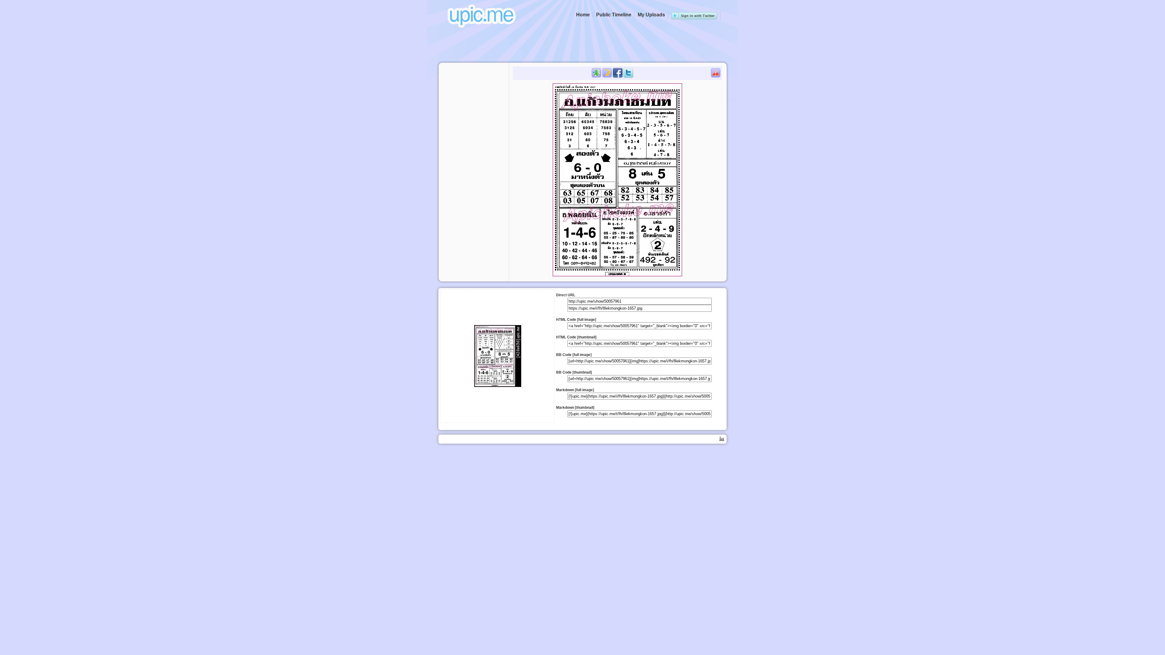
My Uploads (651, 14)
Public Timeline (613, 14)
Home (583, 14)
